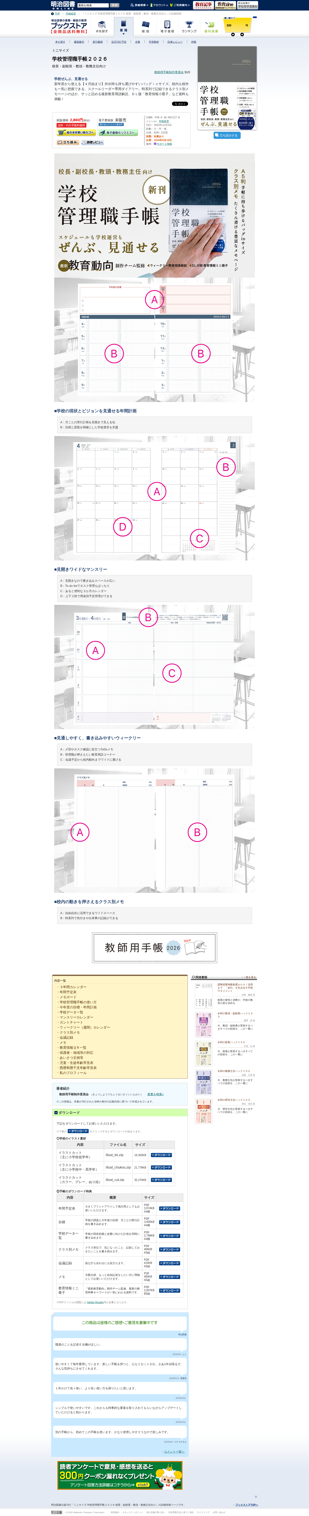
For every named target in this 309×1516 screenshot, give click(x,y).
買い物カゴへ (76, 133)
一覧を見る (249, 977)
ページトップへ (256, 1497)
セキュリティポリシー (132, 1512)
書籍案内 (79, 41)
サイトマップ (203, 1512)
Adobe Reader (95, 1302)
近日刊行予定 (119, 41)
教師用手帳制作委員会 (169, 72)
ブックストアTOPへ (246, 1504)
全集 (137, 41)
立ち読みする (229, 135)
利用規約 (115, 1512)
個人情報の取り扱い (156, 1512)
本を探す (60, 41)
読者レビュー (175, 41)
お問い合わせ (219, 1512)
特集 (193, 41)
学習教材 (154, 41)
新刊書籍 (98, 41)
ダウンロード (69, 1112)
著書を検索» (155, 1094)
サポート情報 (164, 143)
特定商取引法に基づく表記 (181, 1512)
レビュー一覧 (83, 141)
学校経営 (164, 121)
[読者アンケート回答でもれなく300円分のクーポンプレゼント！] (119, 1487)
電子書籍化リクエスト (119, 133)
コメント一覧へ (174, 1451)
